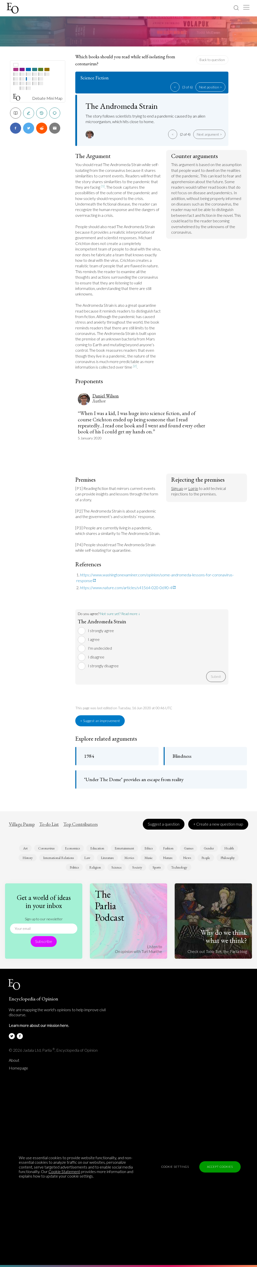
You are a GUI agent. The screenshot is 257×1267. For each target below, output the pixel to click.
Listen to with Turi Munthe (138, 948)
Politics (74, 867)
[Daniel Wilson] (90, 134)
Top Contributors (80, 824)
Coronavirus (46, 848)
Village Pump (22, 824)
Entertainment (124, 848)
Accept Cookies (220, 1166)
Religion (95, 867)
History (28, 857)
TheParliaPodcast (109, 906)
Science (116, 867)
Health (229, 848)
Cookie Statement (64, 1171)
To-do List (49, 824)
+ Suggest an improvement (100, 721)
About (14, 1060)
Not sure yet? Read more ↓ (120, 614)
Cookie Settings (175, 1166)
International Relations (58, 857)
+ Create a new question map (218, 824)
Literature (107, 857)
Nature (168, 857)
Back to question (212, 60)
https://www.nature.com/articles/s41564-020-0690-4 (126, 587)
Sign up (177, 488)
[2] (135, 366)
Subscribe (43, 941)
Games (188, 848)
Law (87, 857)
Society (137, 867)
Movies (129, 857)
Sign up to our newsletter (44, 919)
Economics (72, 848)
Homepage (18, 1068)
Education (97, 848)
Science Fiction (94, 78)
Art (25, 848)
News (187, 857)
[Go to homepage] (13, 8)
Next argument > (209, 134)
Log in (193, 488)
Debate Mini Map (47, 98)
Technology (179, 867)
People (206, 857)
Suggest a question (163, 824)
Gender (209, 848)
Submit (216, 676)
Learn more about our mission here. (39, 1025)
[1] (103, 186)
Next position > (210, 87)
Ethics (149, 848)
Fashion (168, 848)
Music (149, 857)
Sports (157, 867)
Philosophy (228, 857)
